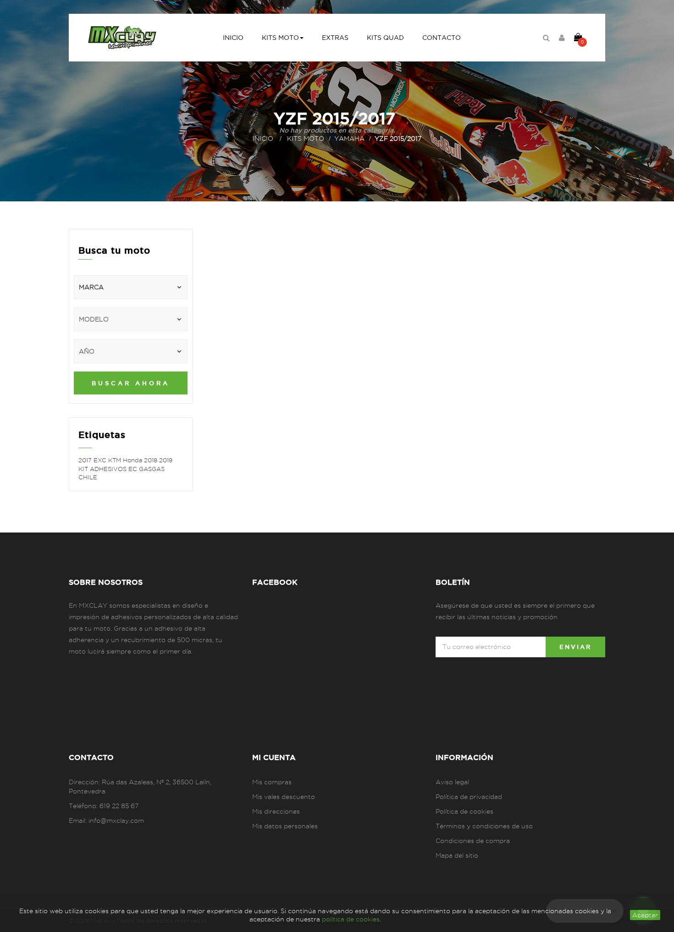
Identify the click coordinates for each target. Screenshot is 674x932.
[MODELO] (131, 319)
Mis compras (272, 782)
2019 (165, 460)
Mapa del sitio (457, 855)
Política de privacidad (469, 796)
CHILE (87, 477)
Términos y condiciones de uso (484, 826)
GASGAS (152, 469)
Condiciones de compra (473, 840)
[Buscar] (546, 37)
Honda (133, 460)
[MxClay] (122, 37)
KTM (115, 460)
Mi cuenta (274, 757)
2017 (86, 460)
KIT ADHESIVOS (103, 469)
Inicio (263, 138)
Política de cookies (464, 811)
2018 (151, 460)
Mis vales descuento (283, 796)
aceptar (645, 915)
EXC (101, 460)
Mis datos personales (285, 826)
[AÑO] (131, 351)
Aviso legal (452, 782)
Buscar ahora (131, 383)
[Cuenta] (561, 38)
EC (133, 469)
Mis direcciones (276, 811)
